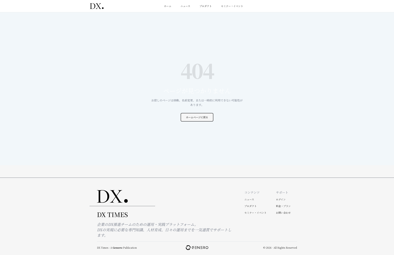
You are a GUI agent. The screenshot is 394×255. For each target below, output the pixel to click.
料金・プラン (283, 206)
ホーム (167, 6)
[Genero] (197, 247)
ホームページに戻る (197, 117)
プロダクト (205, 6)
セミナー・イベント (232, 6)
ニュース (185, 6)
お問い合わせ (283, 212)
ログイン (281, 199)
